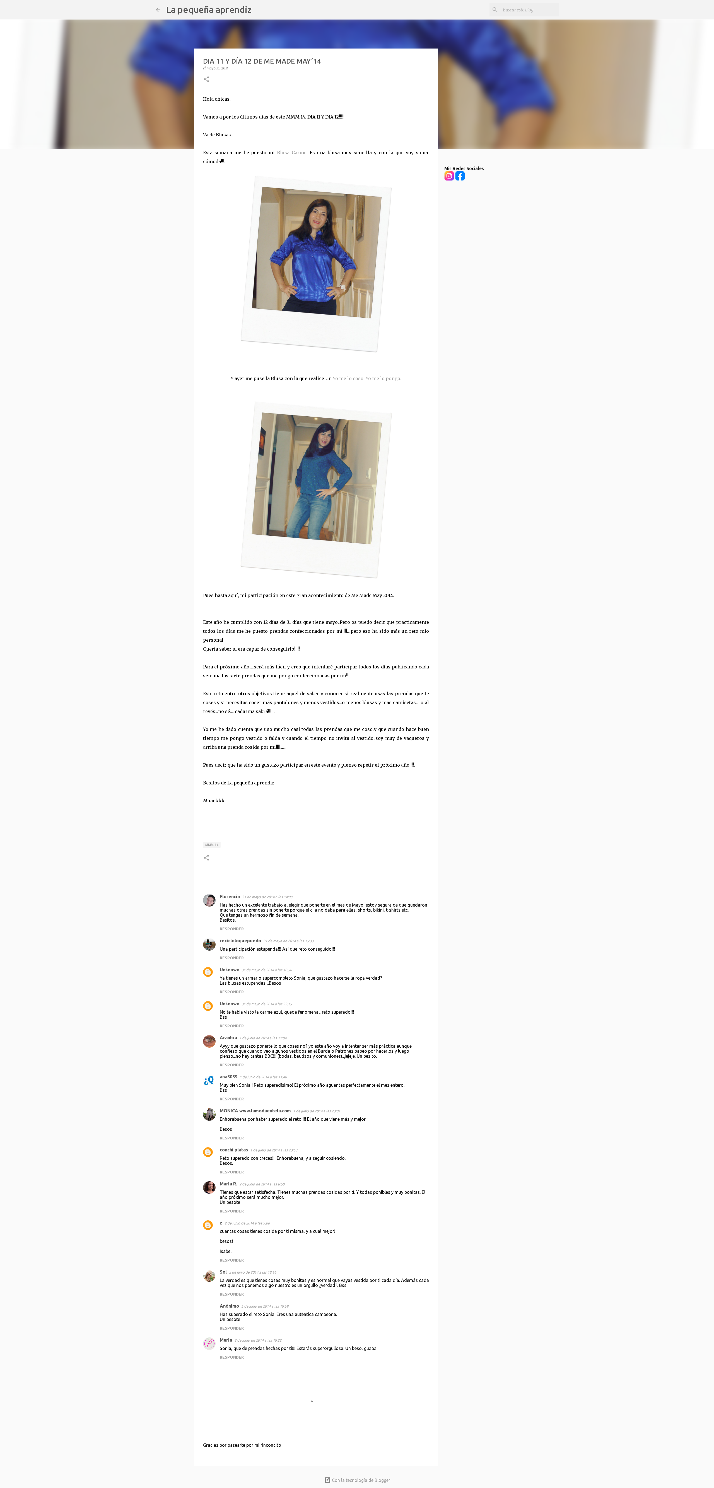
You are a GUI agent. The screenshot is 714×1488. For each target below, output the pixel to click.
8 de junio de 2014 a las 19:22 (257, 1340)
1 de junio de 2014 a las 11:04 (262, 1038)
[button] (206, 79)
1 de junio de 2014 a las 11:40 (263, 1077)
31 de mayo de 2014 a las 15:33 (288, 941)
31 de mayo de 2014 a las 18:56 (267, 970)
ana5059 (228, 1076)
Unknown (229, 969)
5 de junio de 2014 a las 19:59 (264, 1306)
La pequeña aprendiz (209, 9)
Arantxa (228, 1037)
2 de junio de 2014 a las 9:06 (247, 1223)
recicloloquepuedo (240, 940)
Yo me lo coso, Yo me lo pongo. (367, 378)
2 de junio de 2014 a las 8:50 (261, 1184)
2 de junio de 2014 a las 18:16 (252, 1272)
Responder (232, 929)
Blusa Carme (292, 152)
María (226, 1339)
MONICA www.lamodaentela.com (255, 1110)
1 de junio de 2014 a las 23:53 (273, 1150)
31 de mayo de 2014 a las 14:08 (267, 897)
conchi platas (234, 1149)
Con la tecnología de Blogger (360, 1480)
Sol (223, 1271)
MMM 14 (211, 845)
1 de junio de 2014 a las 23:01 (316, 1111)
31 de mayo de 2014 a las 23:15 (267, 1004)
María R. (228, 1183)
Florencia (230, 896)
